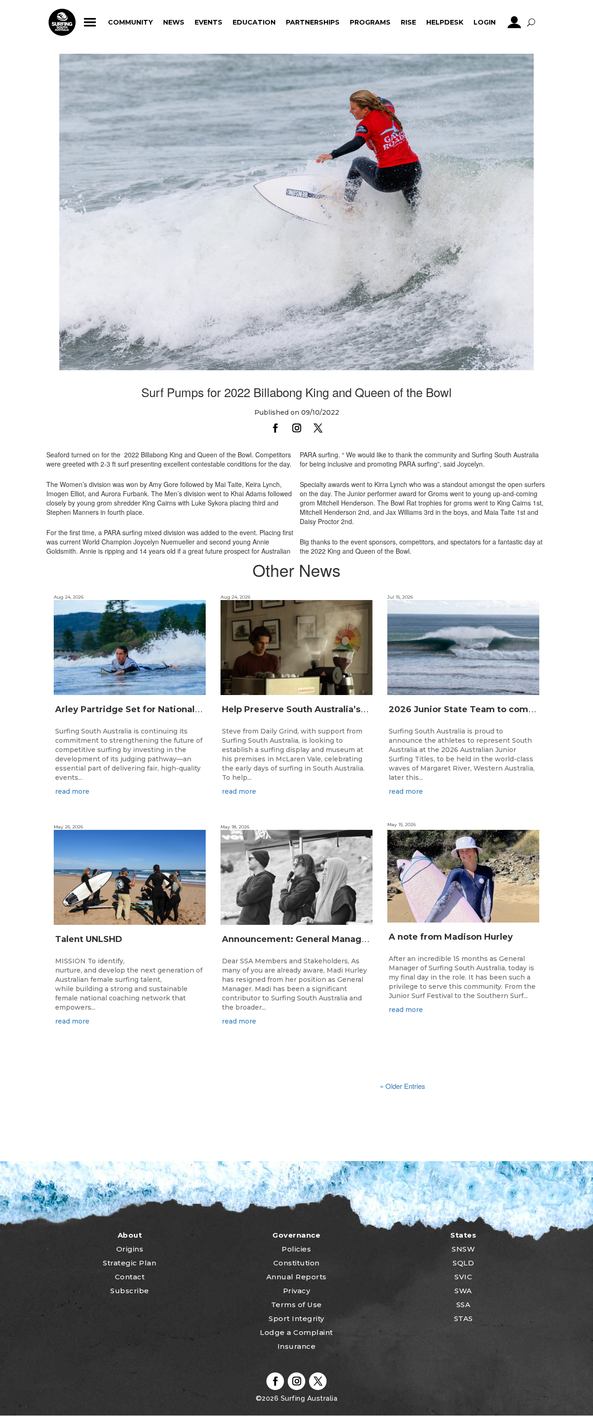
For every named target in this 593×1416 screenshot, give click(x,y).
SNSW (463, 1249)
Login (484, 22)
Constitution (296, 1262)
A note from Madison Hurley (451, 937)
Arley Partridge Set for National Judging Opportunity (172, 709)
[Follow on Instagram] (296, 428)
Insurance (297, 1346)
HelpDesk (444, 22)
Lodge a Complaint (296, 1332)
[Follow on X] (318, 428)
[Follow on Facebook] (275, 428)
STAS (463, 1318)
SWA (463, 1290)
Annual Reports (296, 1276)
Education (254, 22)
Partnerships (313, 22)
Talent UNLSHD (90, 939)
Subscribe (129, 1290)
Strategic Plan (129, 1262)
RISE (408, 22)
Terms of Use (296, 1304)
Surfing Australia (307, 1398)
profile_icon (514, 22)
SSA (463, 1304)
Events (208, 22)
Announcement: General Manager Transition (320, 939)
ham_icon (90, 22)
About (130, 1235)
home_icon (62, 22)
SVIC (463, 1276)
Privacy (296, 1290)
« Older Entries (402, 1086)
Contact (130, 1276)
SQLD (463, 1262)
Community (130, 22)
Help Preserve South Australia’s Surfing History (325, 709)
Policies (296, 1249)
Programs (370, 22)
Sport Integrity (296, 1318)
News (173, 22)
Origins (130, 1249)
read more (72, 791)
